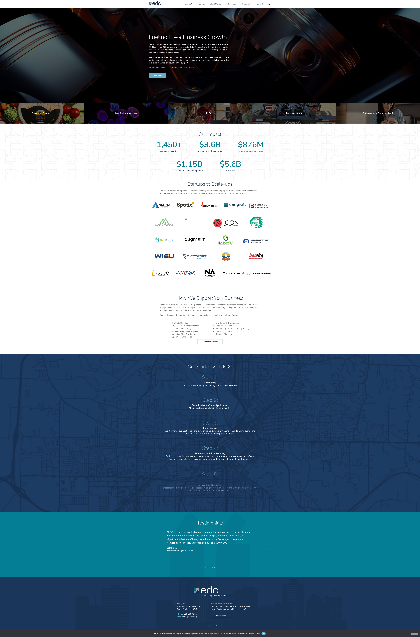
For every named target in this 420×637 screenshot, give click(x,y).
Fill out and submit (197, 408)
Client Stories (215, 4)
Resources (232, 4)
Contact (260, 4)
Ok (264, 633)
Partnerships (247, 4)
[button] (269, 4)
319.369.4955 (190, 614)
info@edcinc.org (190, 616)
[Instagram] (210, 626)
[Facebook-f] (204, 626)
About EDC (188, 4)
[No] (414, 634)
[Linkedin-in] (216, 626)
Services (202, 4)
